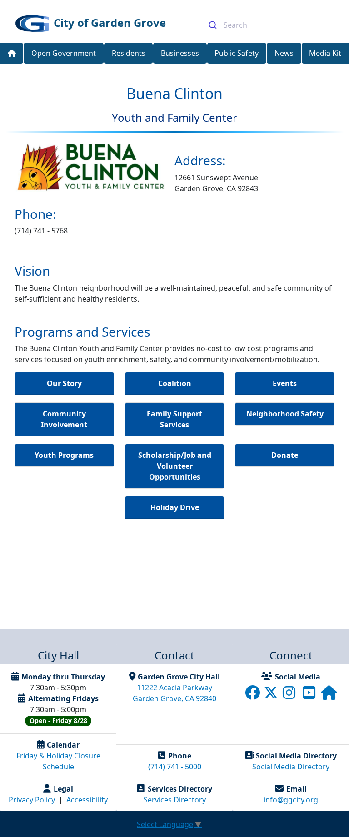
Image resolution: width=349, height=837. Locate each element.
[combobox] (269, 25)
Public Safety (236, 53)
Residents (128, 53)
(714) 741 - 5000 (174, 767)
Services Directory (175, 800)
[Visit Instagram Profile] (290, 695)
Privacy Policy (32, 800)
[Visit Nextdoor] (329, 695)
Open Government (63, 53)
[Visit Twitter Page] (272, 695)
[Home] (11, 53)
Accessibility (87, 800)
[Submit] (214, 25)
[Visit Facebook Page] (254, 695)
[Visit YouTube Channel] (310, 695)
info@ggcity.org (291, 800)
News (284, 53)
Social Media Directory (290, 767)
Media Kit (325, 53)
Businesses (180, 53)
